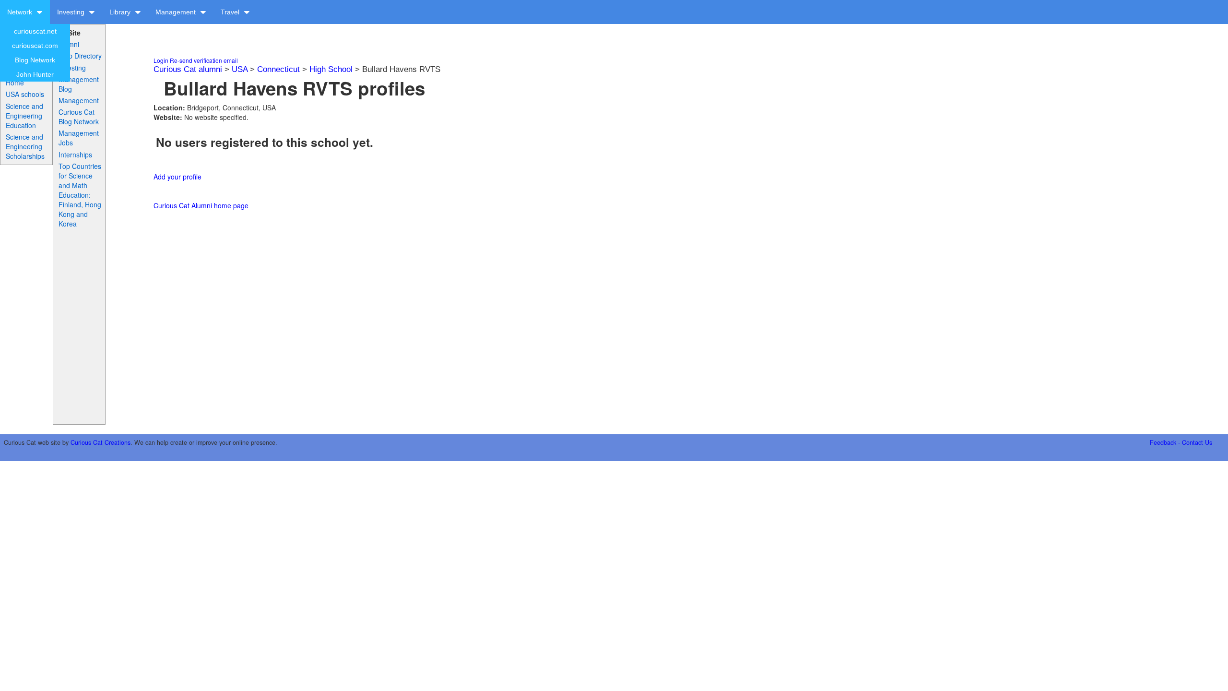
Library (120, 12)
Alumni (69, 44)
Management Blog (79, 84)
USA (240, 69)
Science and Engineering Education (24, 115)
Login (161, 60)
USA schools (25, 94)
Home (15, 82)
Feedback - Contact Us (1181, 442)
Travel (231, 12)
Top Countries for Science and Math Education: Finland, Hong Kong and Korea (80, 194)
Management (176, 12)
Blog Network (35, 60)
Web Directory (80, 55)
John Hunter (35, 74)
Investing (71, 12)
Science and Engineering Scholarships (25, 146)
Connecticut (278, 69)
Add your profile (177, 176)
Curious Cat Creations (100, 442)
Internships (75, 154)
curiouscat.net (35, 31)
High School (331, 69)
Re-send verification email (204, 60)
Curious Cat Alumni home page (201, 205)
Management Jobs (79, 137)
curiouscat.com (35, 45)
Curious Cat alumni (188, 69)
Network (20, 12)
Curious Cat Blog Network (79, 116)
